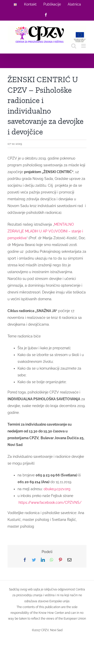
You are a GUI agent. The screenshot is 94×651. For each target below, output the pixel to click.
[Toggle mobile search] (73, 45)
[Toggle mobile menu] (83, 45)
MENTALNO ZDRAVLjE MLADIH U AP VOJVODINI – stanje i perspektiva (45, 231)
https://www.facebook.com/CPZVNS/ (50, 502)
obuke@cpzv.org (57, 489)
